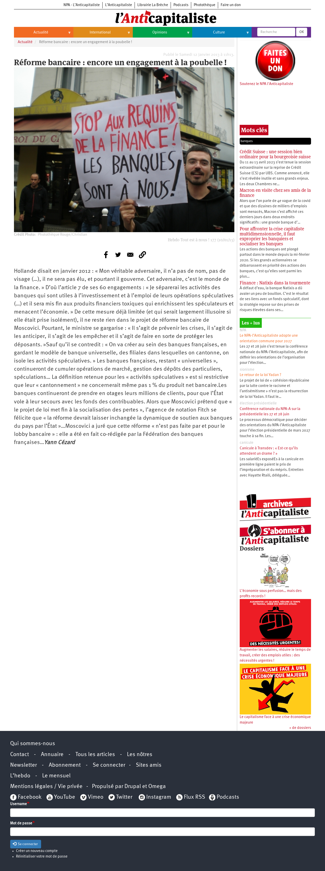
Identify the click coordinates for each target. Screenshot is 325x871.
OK (301, 32)
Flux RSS (194, 797)
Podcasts (180, 5)
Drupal (132, 787)
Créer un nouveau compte (37, 851)
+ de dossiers (300, 728)
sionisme (247, 370)
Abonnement (65, 765)
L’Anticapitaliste (118, 5)
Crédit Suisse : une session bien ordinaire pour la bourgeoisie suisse (275, 154)
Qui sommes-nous (32, 744)
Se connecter (109, 765)
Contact (19, 755)
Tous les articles (95, 755)
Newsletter (23, 765)
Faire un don (231, 5)
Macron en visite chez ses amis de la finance (275, 192)
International (92, 34)
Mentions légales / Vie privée (46, 787)
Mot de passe (21, 823)
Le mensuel (56, 776)
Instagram (158, 797)
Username (18, 804)
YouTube (64, 797)
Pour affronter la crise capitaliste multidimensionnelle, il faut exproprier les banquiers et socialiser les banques (272, 236)
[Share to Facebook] (106, 255)
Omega (157, 787)
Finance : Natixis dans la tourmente (275, 283)
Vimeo (95, 797)
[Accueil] (162, 17)
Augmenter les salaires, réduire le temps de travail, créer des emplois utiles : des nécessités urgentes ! (275, 655)
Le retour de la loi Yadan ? (260, 375)
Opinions (150, 34)
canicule (246, 443)
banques (246, 141)
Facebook (29, 797)
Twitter (124, 797)
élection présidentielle (258, 403)
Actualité (31, 34)
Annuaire (52, 755)
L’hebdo (20, 776)
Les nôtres (139, 755)
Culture (208, 34)
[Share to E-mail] (130, 255)
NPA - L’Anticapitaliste (81, 5)
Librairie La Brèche (152, 5)
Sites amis (148, 765)
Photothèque (204, 5)
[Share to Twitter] (118, 255)
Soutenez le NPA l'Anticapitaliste (266, 84)
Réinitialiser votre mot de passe (42, 857)
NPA (243, 330)
